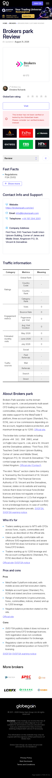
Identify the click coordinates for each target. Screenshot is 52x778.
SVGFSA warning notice (15, 512)
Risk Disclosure (26, 761)
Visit (26, 106)
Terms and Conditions (26, 765)
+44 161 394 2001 (31, 218)
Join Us (37, 3)
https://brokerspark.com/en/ (20, 207)
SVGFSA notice (22, 562)
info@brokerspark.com (27, 213)
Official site (39, 429)
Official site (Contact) (30, 465)
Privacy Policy (26, 758)
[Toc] (45, 158)
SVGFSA (39, 508)
